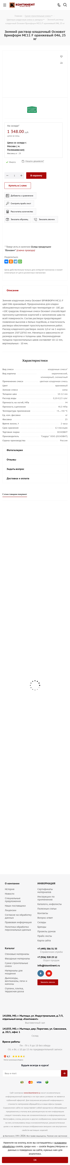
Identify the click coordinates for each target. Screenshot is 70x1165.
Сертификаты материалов (45, 891)
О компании (12, 883)
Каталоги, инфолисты (49, 904)
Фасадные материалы (17, 958)
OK (35, 1159)
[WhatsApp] (20, 261)
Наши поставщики (15, 905)
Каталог (10, 948)
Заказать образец (19, 219)
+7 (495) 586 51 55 (47, 948)
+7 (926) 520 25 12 (47, 957)
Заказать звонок (47, 219)
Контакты (42, 913)
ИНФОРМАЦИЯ (46, 883)
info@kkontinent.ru (48, 965)
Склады (41, 922)
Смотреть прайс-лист (21, 203)
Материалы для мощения (13, 972)
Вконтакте (40, 973)
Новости (9, 893)
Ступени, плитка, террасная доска (14, 990)
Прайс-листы (44, 936)
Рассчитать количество (22, 211)
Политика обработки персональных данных (18, 928)
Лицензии (10, 910)
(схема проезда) (25, 250)
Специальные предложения (13, 900)
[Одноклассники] (11, 261)
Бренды (41, 926)
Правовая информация (18, 922)
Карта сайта (44, 940)
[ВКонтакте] (6, 261)
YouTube (49, 973)
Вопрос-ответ (45, 917)
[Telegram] (15, 261)
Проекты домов (46, 931)
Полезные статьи (46, 908)
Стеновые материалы (17, 954)
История (9, 889)
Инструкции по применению (46, 898)
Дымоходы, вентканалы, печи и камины (16, 981)
